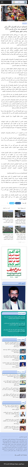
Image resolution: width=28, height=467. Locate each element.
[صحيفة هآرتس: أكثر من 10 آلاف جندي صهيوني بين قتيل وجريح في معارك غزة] (23, 389)
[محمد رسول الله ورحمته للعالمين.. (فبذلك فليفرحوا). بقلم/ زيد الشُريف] (23, 428)
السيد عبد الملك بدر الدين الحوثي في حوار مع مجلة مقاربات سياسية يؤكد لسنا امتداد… (11, 357)
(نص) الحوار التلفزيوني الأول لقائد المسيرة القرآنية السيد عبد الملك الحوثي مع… (12, 344)
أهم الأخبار (24, 23)
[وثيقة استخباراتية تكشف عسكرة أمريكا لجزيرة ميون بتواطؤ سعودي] (23, 376)
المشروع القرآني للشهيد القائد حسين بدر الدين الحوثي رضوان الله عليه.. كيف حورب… (11, 382)
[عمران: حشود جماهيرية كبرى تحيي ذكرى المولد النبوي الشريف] (8, 214)
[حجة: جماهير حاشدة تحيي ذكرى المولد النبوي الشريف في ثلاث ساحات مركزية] (20, 229)
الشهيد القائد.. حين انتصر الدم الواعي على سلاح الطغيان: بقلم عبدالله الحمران (11, 414)
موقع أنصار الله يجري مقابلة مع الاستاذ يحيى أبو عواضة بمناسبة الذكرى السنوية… (11, 364)
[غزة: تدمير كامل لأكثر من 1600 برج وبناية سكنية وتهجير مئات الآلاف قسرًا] (23, 396)
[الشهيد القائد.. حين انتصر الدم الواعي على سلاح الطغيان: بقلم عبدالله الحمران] (23, 414)
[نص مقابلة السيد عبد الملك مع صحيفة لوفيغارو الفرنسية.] (23, 351)
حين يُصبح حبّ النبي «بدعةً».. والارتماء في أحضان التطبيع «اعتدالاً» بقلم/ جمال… (11, 406)
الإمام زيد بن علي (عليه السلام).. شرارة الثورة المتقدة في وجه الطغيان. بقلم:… (11, 421)
